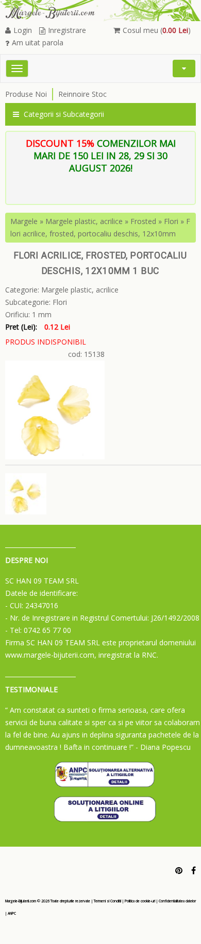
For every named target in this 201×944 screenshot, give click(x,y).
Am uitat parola (37, 42)
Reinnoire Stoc (82, 94)
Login (22, 30)
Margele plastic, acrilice (84, 221)
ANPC (12, 913)
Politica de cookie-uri (140, 901)
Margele (24, 221)
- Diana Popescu (163, 747)
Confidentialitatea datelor (177, 901)
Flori (171, 221)
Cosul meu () (157, 30)
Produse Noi (26, 94)
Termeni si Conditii (107, 901)
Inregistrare (67, 30)
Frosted (143, 221)
